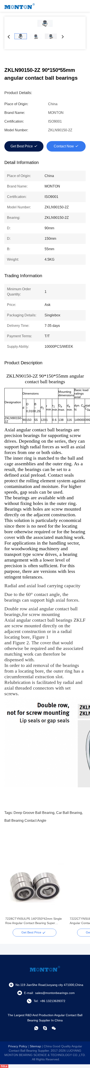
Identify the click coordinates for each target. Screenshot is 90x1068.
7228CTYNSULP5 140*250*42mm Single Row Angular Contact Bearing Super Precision (33, 921)
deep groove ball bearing (34, 813)
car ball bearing (69, 813)
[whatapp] (36, 1028)
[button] (11, 893)
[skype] (45, 1028)
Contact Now (64, 146)
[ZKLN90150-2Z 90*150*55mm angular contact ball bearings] (45, 23)
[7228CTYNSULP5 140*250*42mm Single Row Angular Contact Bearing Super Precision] (34, 885)
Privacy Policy (17, 1046)
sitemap (35, 1046)
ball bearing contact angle (25, 820)
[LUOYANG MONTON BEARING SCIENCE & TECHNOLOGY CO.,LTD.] (19, 6)
